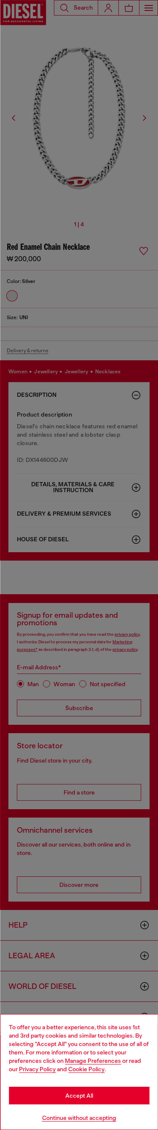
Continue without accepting (79, 1117)
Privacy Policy (37, 1069)
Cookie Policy (86, 1069)
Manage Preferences (93, 1060)
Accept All (79, 1095)
